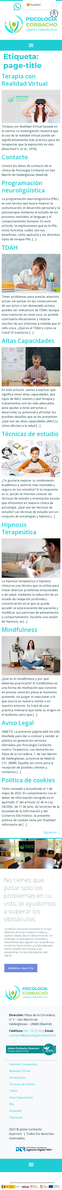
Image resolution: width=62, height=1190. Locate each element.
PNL (12, 1104)
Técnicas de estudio (30, 434)
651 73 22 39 (32, 1031)
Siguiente (51, 832)
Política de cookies (28, 780)
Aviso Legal (18, 723)
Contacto (15, 157)
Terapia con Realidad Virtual (25, 80)
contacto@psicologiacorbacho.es (32, 1035)
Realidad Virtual (19, 1071)
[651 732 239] (17, 6)
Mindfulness (19, 630)
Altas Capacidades (28, 341)
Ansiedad (15, 1111)
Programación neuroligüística (23, 186)
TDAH (10, 247)
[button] (31, 45)
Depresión (16, 1117)
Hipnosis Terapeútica (19, 528)
